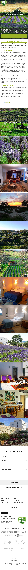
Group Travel (17, 500)
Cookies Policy (14, 560)
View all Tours (14, 482)
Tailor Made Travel (19, 502)
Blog (15, 498)
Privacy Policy (14, 558)
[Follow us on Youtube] (22, 548)
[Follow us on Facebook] (6, 548)
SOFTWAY (18, 564)
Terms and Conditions (14, 557)
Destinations (4, 495)
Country (14, 10)
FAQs (2, 504)
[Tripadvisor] (14, 551)
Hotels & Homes (7, 10)
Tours (15, 495)
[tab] (14, 456)
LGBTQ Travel (4, 502)
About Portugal (5, 498)
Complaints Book (14, 562)
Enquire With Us (14, 36)
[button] (14, 456)
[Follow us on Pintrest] (11, 548)
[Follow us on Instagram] (17, 548)
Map (15, 497)
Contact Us (14, 507)
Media (2, 500)
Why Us (3, 497)
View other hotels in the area (14, 487)
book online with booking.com (13, 41)
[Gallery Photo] (14, 178)
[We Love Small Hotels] (4, 3)
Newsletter (4, 513)
